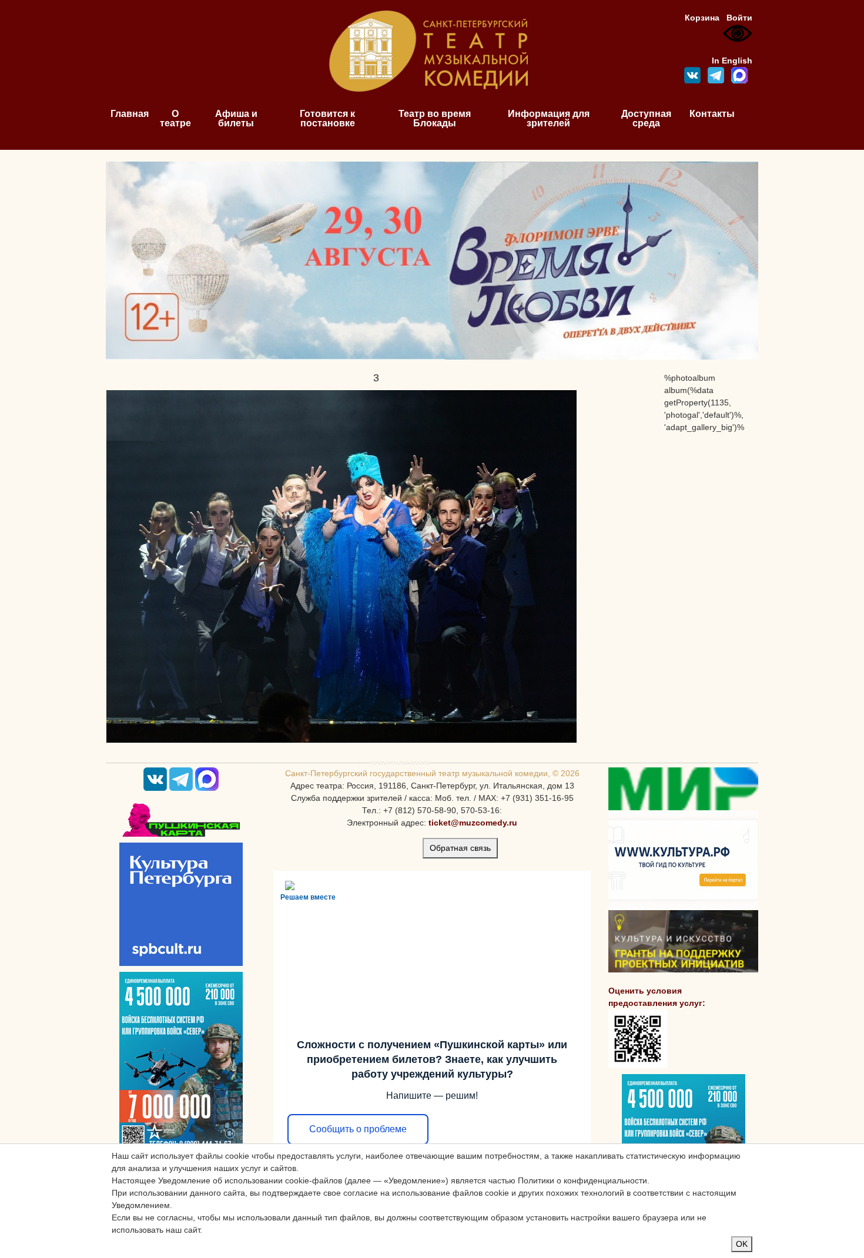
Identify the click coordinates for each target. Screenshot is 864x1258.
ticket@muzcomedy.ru (472, 822)
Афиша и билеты (236, 118)
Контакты (712, 114)
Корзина (702, 17)
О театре (175, 118)
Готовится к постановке (327, 118)
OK (742, 1244)
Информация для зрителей (549, 118)
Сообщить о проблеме (358, 1129)
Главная (129, 114)
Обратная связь (460, 848)
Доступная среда (646, 118)
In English (732, 60)
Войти (739, 17)
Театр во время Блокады (434, 118)
